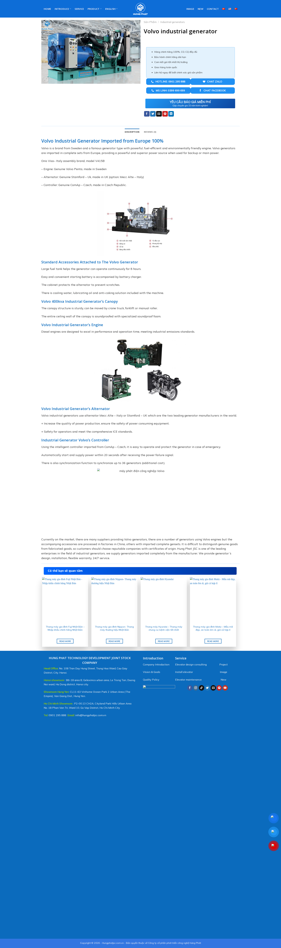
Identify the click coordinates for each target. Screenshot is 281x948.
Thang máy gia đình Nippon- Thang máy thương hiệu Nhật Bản (114, 628)
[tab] (132, 132)
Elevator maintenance (188, 679)
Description (132, 131)
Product (94, 8)
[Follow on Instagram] (195, 688)
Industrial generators (172, 22)
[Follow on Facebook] (190, 688)
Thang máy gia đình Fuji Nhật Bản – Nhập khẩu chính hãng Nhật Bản (65, 628)
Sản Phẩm (150, 22)
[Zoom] (45, 80)
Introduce (62, 8)
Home (47, 8)
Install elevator (184, 672)
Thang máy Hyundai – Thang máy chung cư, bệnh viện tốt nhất (163, 628)
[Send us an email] (213, 688)
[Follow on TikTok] (201, 688)
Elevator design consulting (191, 664)
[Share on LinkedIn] (171, 114)
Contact (213, 8)
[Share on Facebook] (147, 114)
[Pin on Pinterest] (165, 114)
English (110, 8)
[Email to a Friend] (159, 114)
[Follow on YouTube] (225, 688)
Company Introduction (156, 664)
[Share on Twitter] (153, 114)
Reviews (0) (150, 131)
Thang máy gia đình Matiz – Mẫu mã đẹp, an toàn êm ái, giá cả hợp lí (213, 628)
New (200, 8)
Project (223, 664)
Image (190, 8)
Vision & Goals (151, 672)
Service (79, 8)
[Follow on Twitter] (207, 688)
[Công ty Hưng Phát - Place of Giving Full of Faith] (140, 9)
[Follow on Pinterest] (219, 688)
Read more (65, 641)
